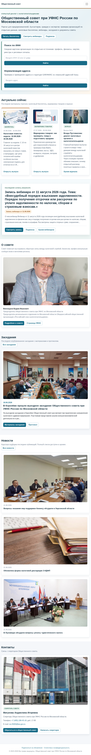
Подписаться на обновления (32, 748)
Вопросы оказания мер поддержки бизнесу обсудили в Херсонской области (39, 508)
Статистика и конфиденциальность (56, 748)
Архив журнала (70, 172)
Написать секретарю (49, 730)
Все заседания (9, 345)
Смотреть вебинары (32, 36)
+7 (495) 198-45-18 (19, 720)
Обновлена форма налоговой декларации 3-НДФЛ (27, 571)
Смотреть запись (14, 230)
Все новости (8, 448)
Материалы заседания (15, 425)
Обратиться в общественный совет (20, 730)
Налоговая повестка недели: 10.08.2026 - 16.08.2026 (12, 136)
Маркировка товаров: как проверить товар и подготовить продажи (45, 135)
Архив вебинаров (46, 230)
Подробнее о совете (14, 323)
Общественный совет (11, 4)
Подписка (50, 36)
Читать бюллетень (11, 36)
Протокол (33, 425)
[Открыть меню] (87, 4)
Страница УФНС (34, 323)
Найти (45, 63)
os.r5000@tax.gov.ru (17, 724)
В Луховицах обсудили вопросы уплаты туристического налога (33, 633)
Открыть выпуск (10, 172)
